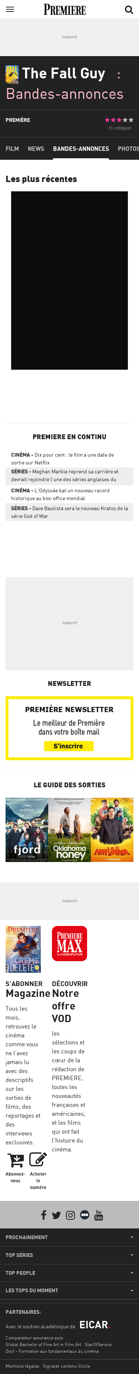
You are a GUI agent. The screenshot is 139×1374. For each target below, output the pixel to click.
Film (12, 148)
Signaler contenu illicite (66, 1366)
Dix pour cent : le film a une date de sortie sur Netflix (62, 458)
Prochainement (27, 1237)
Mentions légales (22, 1366)
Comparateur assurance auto (34, 1338)
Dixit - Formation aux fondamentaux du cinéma (52, 1351)
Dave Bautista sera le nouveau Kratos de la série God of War (69, 512)
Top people (20, 1273)
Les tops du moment (32, 1290)
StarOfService (98, 1344)
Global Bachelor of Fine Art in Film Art (43, 1344)
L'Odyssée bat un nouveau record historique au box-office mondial (60, 494)
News (36, 148)
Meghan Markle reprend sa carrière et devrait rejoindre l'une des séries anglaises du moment (65, 476)
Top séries (19, 1255)
